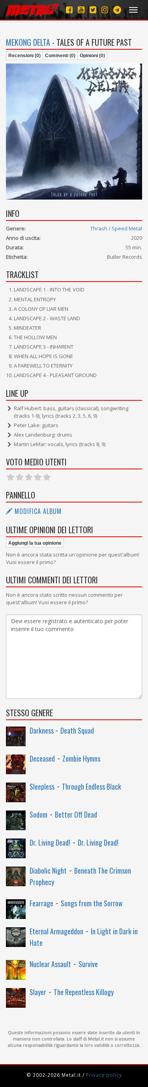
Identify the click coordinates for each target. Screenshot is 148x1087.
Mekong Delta (28, 42)
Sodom (38, 814)
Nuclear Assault (50, 964)
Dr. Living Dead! (50, 842)
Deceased (42, 758)
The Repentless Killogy (84, 992)
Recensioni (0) (24, 55)
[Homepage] (32, 10)
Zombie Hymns (81, 758)
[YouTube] (81, 9)
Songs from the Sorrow (92, 903)
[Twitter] (93, 9)
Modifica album (37, 511)
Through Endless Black (91, 786)
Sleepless (42, 786)
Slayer (38, 992)
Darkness (42, 730)
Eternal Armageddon (56, 931)
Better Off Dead (76, 814)
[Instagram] (117, 9)
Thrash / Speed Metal (116, 228)
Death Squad (77, 730)
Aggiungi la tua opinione (35, 543)
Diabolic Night (48, 870)
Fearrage (41, 903)
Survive (88, 964)
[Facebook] (69, 9)
